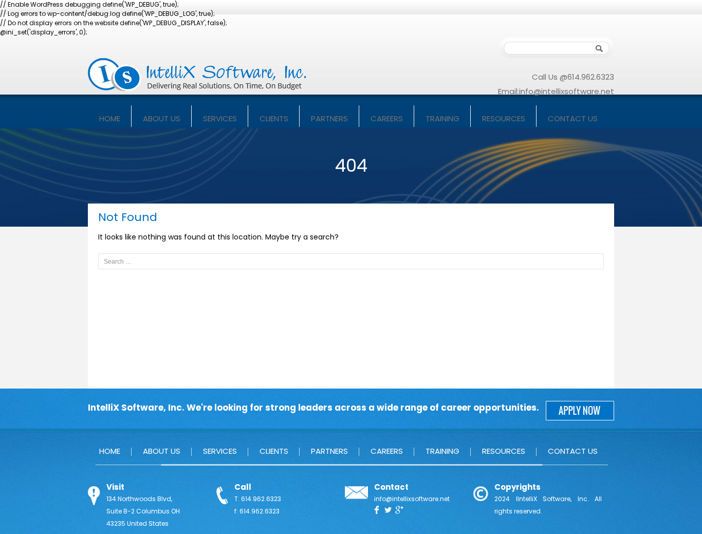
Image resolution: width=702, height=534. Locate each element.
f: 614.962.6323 (257, 511)
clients (274, 118)
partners (329, 118)
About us (161, 118)
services (220, 118)
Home (109, 118)
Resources (503, 118)
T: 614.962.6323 (257, 498)
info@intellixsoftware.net (566, 91)
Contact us (573, 118)
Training (442, 118)
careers (387, 118)
